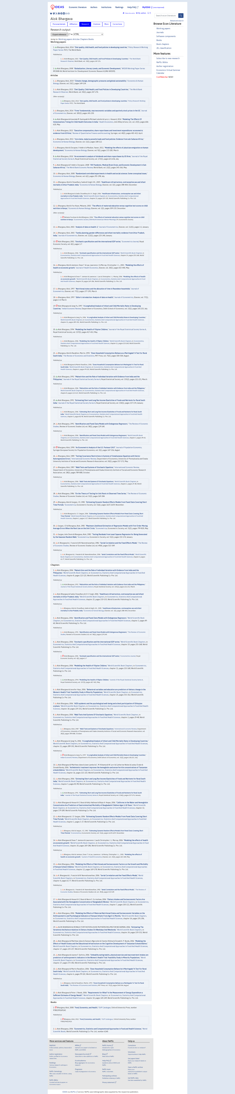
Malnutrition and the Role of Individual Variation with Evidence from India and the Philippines (112, 388)
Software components (166, 36)
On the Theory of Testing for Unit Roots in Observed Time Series (100, 494)
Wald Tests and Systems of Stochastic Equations (94, 467)
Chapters (84, 39)
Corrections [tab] (117, 24)
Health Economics (106, 122)
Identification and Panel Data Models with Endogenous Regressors (101, 424)
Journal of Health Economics (87, 268)
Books (159, 40)
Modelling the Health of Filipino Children (91, 329)
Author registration (164, 66)
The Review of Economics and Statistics (78, 356)
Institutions (106, 7)
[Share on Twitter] (56, 13)
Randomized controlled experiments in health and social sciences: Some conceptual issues (111, 174)
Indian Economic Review (71, 309)
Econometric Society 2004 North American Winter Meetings (95, 219)
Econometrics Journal (130, 242)
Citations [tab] (96, 24)
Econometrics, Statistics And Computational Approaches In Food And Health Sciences (90, 255)
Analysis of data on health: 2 (87, 227)
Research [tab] (85, 24)
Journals (160, 32)
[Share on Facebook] (59, 13)
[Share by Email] (66, 13)
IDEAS (64, 1092)
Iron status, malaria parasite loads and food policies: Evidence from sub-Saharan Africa (109, 139)
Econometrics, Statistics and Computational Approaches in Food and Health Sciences (107, 1029)
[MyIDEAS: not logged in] (149, 13)
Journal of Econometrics (108, 227)
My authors (142, 13)
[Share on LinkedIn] (64, 13)
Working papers (163, 28)
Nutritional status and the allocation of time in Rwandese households (103, 289)
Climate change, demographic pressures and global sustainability (100, 81)
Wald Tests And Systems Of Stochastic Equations (96, 481)
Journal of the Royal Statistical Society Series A (127, 329)
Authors (93, 7)
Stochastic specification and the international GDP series (98, 242)
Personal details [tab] (59, 24)
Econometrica (70, 505)
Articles (76, 39)
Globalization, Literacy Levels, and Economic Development (97, 68)
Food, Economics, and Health (86, 1008)
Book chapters (162, 44)
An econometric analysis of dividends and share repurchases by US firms (102, 156)
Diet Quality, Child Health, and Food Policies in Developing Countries (104, 59)
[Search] (180, 15)
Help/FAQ (131, 7)
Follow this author (130, 13)
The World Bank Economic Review (79, 168)
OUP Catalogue (105, 1008)
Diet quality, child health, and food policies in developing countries (101, 47)
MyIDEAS (153, 7)
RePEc (73, 1092)
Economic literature (78, 7)
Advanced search (176, 21)
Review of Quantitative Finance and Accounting (91, 133)
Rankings (119, 7)
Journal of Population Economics (129, 447)
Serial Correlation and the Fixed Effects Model (118, 543)
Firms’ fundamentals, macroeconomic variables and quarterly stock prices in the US (107, 111)
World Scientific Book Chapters (94, 196)
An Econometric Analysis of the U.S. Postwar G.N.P (95, 447)
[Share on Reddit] (61, 13)
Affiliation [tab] (73, 24)
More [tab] (106, 24)
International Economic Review (84, 459)
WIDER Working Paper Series (133, 68)
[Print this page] (69, 13)
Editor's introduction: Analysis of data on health (94, 297)
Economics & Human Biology (64, 142)
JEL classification (163, 48)
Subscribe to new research (168, 58)
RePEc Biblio (162, 62)
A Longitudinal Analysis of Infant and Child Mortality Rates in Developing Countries (116, 317)
